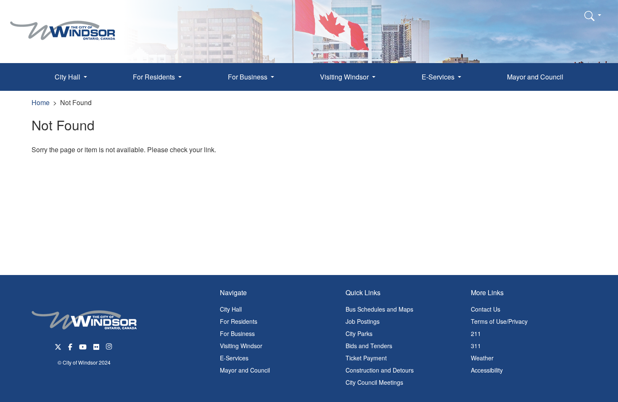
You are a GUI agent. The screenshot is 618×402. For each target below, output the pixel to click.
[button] (592, 15)
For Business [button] (248, 77)
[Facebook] (70, 346)
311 (476, 345)
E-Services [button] (439, 77)
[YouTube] (83, 346)
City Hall (231, 309)
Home (41, 102)
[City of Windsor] (62, 24)
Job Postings (363, 321)
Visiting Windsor (241, 345)
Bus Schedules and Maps (379, 309)
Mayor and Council (535, 77)
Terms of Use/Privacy (499, 321)
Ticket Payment (366, 358)
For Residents (238, 321)
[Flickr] (96, 346)
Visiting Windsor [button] (345, 77)
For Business (237, 333)
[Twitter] (58, 346)
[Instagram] (110, 346)
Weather (482, 358)
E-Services (234, 358)
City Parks (359, 333)
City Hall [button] (68, 77)
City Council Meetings (374, 382)
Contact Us (485, 309)
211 (476, 333)
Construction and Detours (380, 370)
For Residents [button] (155, 77)
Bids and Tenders (369, 345)
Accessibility (487, 370)
